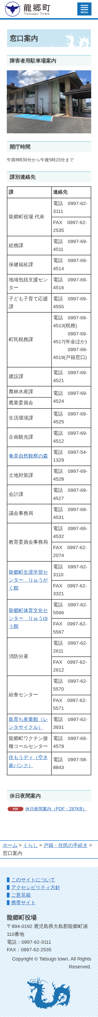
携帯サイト (23, 902)
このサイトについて (33, 880)
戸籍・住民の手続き (66, 845)
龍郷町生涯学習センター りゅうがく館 (28, 580)
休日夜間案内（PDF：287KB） (56, 808)
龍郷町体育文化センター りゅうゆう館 (28, 618)
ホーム (10, 845)
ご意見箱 (21, 895)
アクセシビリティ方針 (35, 887)
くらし (30, 845)
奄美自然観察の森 (28, 456)
